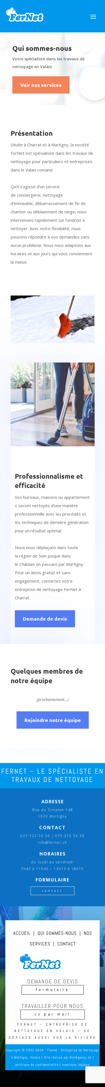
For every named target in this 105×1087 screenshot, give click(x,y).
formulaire (52, 989)
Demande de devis (45, 618)
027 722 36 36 (35, 835)
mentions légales (76, 1064)
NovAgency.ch (80, 1057)
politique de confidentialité (37, 1064)
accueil (22, 933)
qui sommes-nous (57, 933)
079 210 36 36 (70, 835)
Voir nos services (41, 85)
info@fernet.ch (52, 842)
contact (52, 891)
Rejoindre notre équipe (52, 720)
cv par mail (53, 1014)
